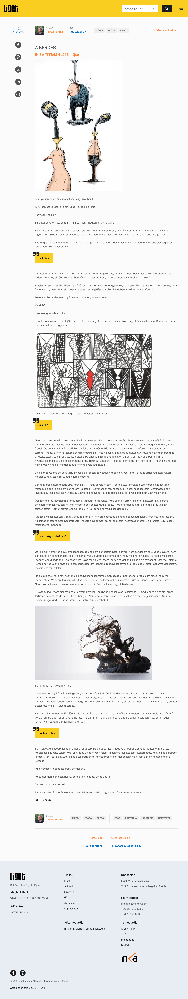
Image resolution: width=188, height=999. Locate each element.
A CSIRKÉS (94, 846)
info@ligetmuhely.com (134, 903)
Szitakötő (69, 886)
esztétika (131, 818)
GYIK (67, 897)
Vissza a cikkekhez (167, 30)
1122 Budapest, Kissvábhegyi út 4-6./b (143, 886)
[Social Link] (13, 973)
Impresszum (71, 908)
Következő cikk (119, 837)
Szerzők (69, 892)
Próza (111, 30)
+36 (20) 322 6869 (132, 908)
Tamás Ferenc (54, 31)
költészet (164, 818)
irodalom (147, 818)
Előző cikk (96, 837)
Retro (123, 30)
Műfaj (99, 30)
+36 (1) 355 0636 (131, 914)
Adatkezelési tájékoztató (23, 987)
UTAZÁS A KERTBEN (126, 846)
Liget (67, 880)
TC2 (123, 934)
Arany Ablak (128, 928)
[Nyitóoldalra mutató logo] (29, 876)
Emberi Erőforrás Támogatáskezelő (84, 928)
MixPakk (126, 945)
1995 (117, 818)
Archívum (69, 903)
